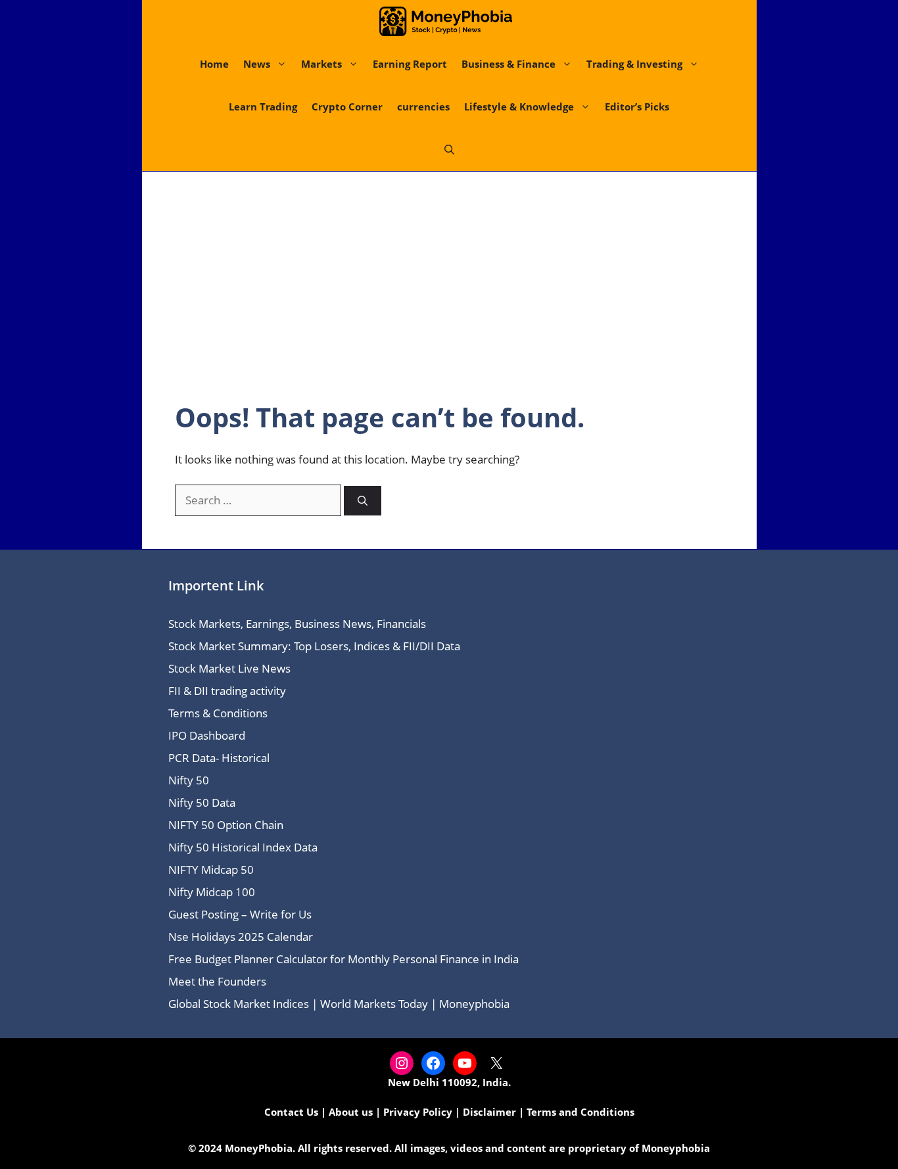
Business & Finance (508, 63)
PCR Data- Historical (219, 757)
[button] (449, 149)
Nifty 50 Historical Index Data (243, 847)
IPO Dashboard (206, 735)
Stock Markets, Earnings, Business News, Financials (297, 623)
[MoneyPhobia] (445, 21)
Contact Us (291, 1111)
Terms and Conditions (580, 1111)
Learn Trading (263, 106)
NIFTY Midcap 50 (211, 869)
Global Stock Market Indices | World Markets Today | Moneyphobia (338, 1003)
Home (214, 63)
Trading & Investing (634, 63)
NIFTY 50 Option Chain (225, 824)
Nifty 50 (188, 780)
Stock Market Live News (229, 668)
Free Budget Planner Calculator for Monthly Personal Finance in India (343, 958)
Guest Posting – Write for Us (240, 914)
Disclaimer (489, 1111)
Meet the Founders (217, 981)
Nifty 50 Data (201, 802)
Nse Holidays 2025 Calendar (240, 936)
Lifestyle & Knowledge (519, 106)
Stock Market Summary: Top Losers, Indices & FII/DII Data (314, 646)
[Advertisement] (449, 303)
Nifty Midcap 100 (211, 891)
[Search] (362, 500)
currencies (423, 106)
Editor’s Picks (637, 106)
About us (351, 1111)
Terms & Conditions (218, 713)
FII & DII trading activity (227, 690)
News (256, 63)
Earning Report (410, 63)
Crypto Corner (347, 106)
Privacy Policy (417, 1111)
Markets (321, 63)
